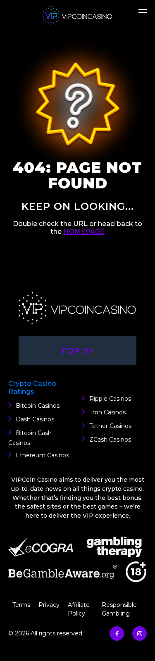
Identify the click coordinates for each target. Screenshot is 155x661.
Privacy (49, 605)
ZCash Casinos (110, 439)
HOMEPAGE (84, 231)
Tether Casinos (110, 426)
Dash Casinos (35, 419)
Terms (21, 605)
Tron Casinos (107, 412)
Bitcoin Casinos (38, 405)
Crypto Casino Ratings (32, 387)
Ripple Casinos (110, 398)
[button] (142, 14)
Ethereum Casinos (42, 455)
